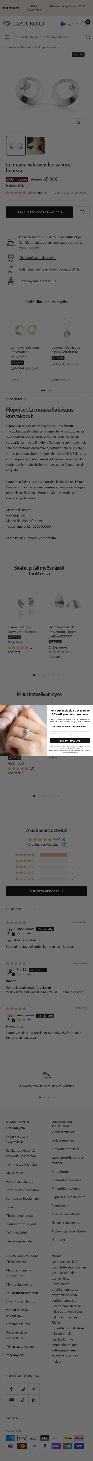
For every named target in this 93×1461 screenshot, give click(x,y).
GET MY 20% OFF (69, 740)
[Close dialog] (91, 707)
